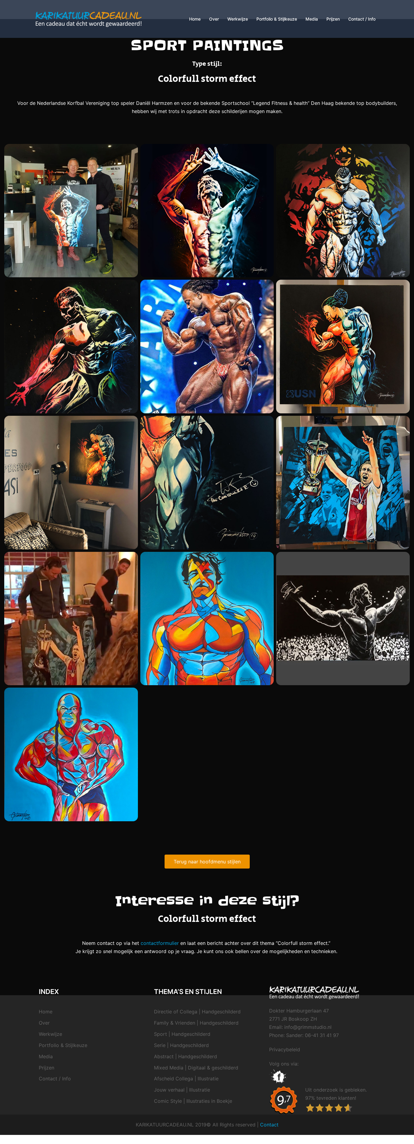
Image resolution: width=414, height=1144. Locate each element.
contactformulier (160, 943)
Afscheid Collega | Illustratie (186, 1079)
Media (311, 19)
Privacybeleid (284, 1049)
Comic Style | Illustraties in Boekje (193, 1101)
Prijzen (333, 19)
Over (214, 19)
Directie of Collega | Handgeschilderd (197, 1012)
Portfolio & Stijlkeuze (276, 19)
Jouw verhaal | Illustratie (182, 1090)
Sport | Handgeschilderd (182, 1034)
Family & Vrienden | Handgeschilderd (196, 1023)
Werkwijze (237, 19)
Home (195, 19)
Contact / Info (362, 19)
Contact (269, 1125)
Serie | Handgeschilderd (181, 1045)
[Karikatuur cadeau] (88, 18)
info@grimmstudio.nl (308, 1027)
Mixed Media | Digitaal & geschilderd (196, 1068)
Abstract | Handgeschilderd (185, 1056)
